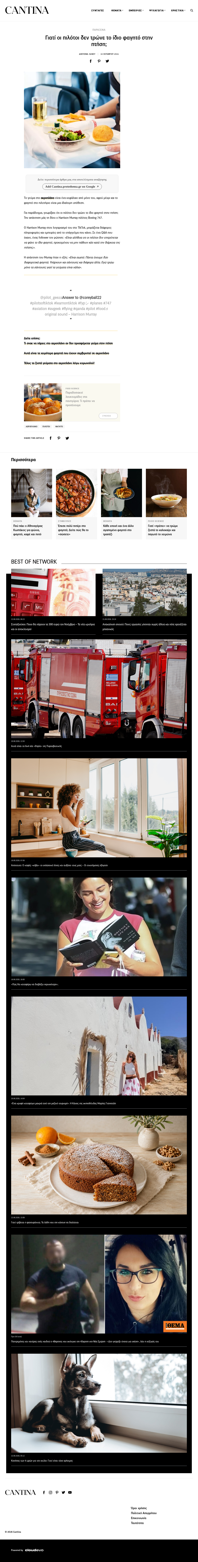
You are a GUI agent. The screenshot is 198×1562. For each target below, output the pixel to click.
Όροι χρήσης (139, 1508)
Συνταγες (97, 10)
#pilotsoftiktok (41, 303)
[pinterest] (99, 61)
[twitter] (107, 61)
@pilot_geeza (51, 297)
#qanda (79, 308)
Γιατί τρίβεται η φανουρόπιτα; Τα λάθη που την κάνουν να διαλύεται (45, 1222)
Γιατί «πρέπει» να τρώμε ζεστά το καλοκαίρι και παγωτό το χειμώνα (163, 530)
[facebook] (90, 61)
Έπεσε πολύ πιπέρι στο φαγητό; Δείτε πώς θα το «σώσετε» (73, 530)
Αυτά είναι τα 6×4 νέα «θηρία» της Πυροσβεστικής (36, 746)
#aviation (39, 308)
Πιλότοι (46, 426)
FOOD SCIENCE (156, 521)
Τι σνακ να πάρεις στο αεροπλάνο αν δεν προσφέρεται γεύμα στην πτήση (68, 343)
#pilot (90, 308)
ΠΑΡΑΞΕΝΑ (99, 29)
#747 (107, 303)
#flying (67, 308)
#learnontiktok (65, 303)
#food (100, 308)
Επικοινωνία (138, 1518)
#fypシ (83, 303)
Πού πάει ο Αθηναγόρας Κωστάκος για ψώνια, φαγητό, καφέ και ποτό (28, 530)
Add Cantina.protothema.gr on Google (70, 186)
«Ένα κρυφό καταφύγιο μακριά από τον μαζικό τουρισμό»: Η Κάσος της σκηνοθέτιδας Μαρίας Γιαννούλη (63, 1103)
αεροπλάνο (47, 198)
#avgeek (54, 308)
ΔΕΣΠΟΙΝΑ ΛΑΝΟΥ (87, 54)
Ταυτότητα (137, 1523)
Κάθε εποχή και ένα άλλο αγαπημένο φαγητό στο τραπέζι (118, 530)
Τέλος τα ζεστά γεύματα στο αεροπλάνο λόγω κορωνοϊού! (59, 363)
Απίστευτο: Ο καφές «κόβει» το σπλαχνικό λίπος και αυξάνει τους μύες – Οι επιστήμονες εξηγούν (59, 865)
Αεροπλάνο (31, 426)
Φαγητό (59, 426)
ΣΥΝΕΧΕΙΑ (106, 416)
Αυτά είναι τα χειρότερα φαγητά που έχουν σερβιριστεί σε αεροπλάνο (66, 353)
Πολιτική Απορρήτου (144, 1513)
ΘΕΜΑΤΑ (17, 521)
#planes (96, 303)
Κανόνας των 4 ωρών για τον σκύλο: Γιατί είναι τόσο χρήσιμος (42, 1460)
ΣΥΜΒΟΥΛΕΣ (64, 521)
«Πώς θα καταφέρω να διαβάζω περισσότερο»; (34, 984)
